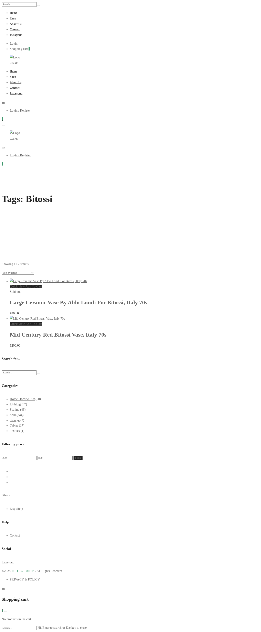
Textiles (15, 430)
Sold (13, 415)
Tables (14, 425)
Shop (13, 18)
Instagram (16, 34)
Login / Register (20, 110)
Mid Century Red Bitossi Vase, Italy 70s (58, 334)
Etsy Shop (16, 508)
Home (13, 12)
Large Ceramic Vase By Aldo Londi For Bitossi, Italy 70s (78, 302)
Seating (14, 409)
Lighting (15, 404)
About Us (15, 23)
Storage (15, 420)
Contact (15, 29)
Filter (78, 457)
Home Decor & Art (22, 399)
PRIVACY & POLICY (25, 579)
